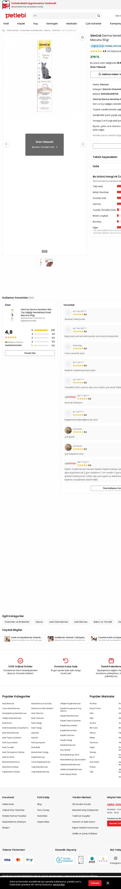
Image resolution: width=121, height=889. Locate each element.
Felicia (92, 733)
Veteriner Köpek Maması (71, 769)
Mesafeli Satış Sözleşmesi (85, 810)
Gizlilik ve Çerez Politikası (84, 833)
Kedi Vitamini (37, 713)
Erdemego (77, 345)
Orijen (92, 747)
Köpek (21, 23)
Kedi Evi (34, 737)
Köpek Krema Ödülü (11, 772)
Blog (39, 804)
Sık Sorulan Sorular (81, 804)
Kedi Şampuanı (38, 742)
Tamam (95, 883)
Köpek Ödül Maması (69, 715)
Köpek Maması (38, 757)
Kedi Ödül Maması (58, 621)
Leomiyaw (77, 429)
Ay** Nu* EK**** (79, 311)
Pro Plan (93, 703)
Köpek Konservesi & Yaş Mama (70, 709)
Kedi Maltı (35, 747)
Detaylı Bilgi (59, 884)
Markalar (71, 23)
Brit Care (93, 728)
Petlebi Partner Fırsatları (14, 815)
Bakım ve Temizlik (103, 621)
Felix (91, 772)
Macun (39, 621)
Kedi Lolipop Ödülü (68, 774)
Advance (94, 742)
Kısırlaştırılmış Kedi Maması (14, 713)
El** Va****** (78, 412)
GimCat (95, 36)
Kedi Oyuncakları (10, 742)
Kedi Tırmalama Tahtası (13, 752)
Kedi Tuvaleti (8, 747)
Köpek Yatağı (66, 740)
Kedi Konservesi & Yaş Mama (15, 728)
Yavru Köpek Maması (40, 762)
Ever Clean (94, 762)
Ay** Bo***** (78, 379)
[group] (23, 639)
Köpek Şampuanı (68, 745)
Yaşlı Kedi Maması (39, 767)
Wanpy (93, 752)
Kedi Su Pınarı (8, 757)
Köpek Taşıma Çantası (70, 720)
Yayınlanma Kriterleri (13, 345)
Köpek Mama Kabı (68, 730)
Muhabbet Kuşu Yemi (69, 754)
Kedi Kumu (7, 723)
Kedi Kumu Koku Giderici (42, 708)
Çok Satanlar (94, 23)
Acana (93, 723)
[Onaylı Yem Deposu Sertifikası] (80, 860)
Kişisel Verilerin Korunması (85, 827)
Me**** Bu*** (83, 395)
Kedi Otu (35, 733)
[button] (82, 144)
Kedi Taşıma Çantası (11, 737)
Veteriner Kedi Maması (70, 764)
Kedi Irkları (42, 815)
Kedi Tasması (37, 718)
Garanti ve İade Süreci (83, 821)
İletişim (6, 827)
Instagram (115, 863)
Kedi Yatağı (36, 723)
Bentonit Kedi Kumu (11, 762)
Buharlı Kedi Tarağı (39, 752)
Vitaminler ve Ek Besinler (17, 621)
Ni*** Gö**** (78, 362)
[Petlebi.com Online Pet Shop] (15, 15)
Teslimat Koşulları (81, 815)
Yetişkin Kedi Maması (11, 718)
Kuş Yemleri (65, 750)
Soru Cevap (43, 810)
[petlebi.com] (3, 30)
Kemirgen (52, 23)
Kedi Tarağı (36, 728)
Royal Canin (95, 708)
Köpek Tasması (67, 735)
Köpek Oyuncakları (68, 725)
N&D (91, 718)
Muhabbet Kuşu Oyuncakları (73, 759)
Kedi (6, 23)
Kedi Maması (80, 621)
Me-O (92, 757)
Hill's (92, 713)
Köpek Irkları (43, 821)
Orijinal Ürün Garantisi (13, 810)
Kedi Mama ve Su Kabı (41, 703)
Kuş (35, 23)
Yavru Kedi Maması (11, 708)
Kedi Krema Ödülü (10, 767)
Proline (92, 767)
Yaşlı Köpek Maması (40, 772)
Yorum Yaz (30, 353)
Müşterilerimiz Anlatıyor (14, 821)
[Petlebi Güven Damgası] (64, 860)
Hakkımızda (8, 804)
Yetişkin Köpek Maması (70, 703)
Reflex (92, 737)
